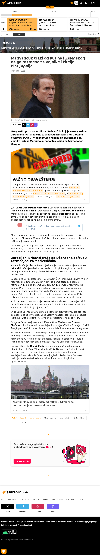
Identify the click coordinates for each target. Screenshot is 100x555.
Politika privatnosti (9, 525)
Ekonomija (24, 499)
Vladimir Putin (65, 418)
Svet (3, 499)
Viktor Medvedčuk (50, 418)
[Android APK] (9, 532)
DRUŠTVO (36, 499)
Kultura (81, 499)
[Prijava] (80, 2)
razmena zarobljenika (19, 423)
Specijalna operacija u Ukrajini (30, 418)
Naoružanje (49, 499)
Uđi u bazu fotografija (39, 120)
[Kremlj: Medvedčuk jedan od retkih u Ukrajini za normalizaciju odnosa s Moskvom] (50, 382)
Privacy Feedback (25, 525)
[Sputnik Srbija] (12, 5)
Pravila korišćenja (16, 521)
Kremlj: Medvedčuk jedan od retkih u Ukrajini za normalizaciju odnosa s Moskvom (43, 403)
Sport (60, 499)
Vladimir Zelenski (79, 418)
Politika (12, 499)
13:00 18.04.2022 (18, 71)
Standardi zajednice (42, 521)
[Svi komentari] (4, 551)
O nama (4, 521)
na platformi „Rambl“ (68, 196)
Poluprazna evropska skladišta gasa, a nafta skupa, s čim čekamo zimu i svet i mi (21, 25)
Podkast (70, 499)
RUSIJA (14, 418)
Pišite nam (28, 521)
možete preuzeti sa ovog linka (49, 193)
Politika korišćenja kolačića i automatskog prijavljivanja (74, 521)
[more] (84, 199)
